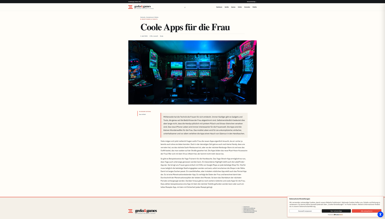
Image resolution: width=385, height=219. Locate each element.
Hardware (219, 7)
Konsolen (247, 7)
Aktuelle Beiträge (252, 1)
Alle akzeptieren (366, 211)
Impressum (246, 206)
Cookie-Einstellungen (248, 212)
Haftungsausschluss (248, 209)
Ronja (161, 36)
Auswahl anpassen (305, 211)
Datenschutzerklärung (249, 208)
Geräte (227, 7)
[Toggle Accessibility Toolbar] (380, 214)
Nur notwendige (336, 211)
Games (233, 7)
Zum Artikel (142, 114)
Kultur (240, 7)
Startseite (142, 17)
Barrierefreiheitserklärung (250, 211)
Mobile (255, 7)
